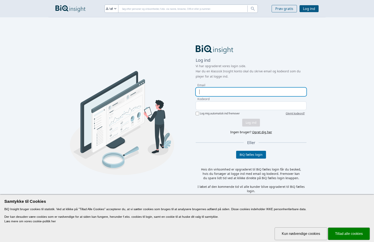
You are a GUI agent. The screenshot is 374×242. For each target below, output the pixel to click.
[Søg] (252, 8)
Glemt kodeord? (295, 113)
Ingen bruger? (251, 132)
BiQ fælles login (251, 155)
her (53, 221)
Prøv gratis (284, 8)
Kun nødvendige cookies (301, 234)
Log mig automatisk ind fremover (220, 113)
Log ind (309, 8)
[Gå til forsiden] (70, 8)
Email (201, 85)
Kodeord (203, 99)
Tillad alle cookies (349, 234)
